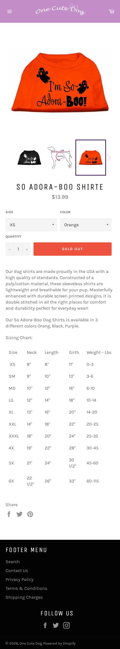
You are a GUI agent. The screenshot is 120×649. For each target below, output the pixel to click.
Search (13, 561)
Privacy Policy (19, 579)
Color (65, 212)
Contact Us (17, 570)
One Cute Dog (31, 643)
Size (9, 212)
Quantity (13, 236)
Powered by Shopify (59, 643)
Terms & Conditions (26, 588)
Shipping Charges (24, 597)
